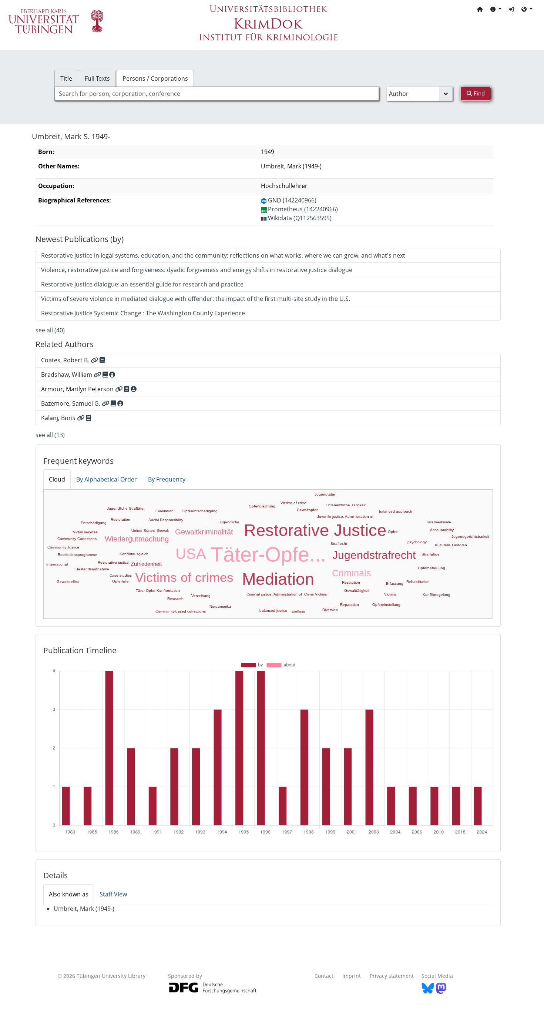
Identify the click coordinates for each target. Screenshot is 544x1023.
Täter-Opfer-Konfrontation (158, 590)
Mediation (278, 579)
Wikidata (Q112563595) (300, 218)
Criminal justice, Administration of (274, 594)
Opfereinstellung (386, 605)
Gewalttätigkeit (356, 590)
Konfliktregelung (436, 595)
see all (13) (50, 435)
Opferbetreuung (431, 568)
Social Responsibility (165, 520)
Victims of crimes (184, 577)
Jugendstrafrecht (374, 555)
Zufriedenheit (146, 564)
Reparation (349, 605)
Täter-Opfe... (268, 554)
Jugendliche (229, 522)
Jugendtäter (325, 494)
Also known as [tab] (68, 894)
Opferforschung (262, 506)
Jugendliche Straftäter (126, 508)
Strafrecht (338, 543)
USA (190, 554)
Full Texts (97, 78)
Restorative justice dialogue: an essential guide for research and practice (142, 284)
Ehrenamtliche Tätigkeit (346, 505)
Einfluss (298, 611)
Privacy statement (392, 975)
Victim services (85, 532)
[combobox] (216, 94)
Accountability (442, 530)
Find (478, 93)
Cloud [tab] (57, 479)
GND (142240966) (292, 200)
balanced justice (273, 610)
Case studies (121, 575)
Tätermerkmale (438, 522)
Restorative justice (113, 562)
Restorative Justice (315, 530)
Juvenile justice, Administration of (345, 516)
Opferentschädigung (200, 511)
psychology (417, 542)
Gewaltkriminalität (204, 532)
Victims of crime (294, 503)
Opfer (392, 532)
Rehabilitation (418, 582)
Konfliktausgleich (134, 554)
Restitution (351, 582)
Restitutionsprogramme (77, 555)
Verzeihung (201, 596)
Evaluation (164, 511)
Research (175, 599)
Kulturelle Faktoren (451, 545)
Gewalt (163, 531)
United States (143, 531)
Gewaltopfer (307, 510)
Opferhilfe (120, 581)
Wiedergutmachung (137, 539)
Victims (390, 594)
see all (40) (50, 330)
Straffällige (431, 554)
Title (66, 78)
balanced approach (395, 511)
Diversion (330, 610)
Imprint (351, 975)
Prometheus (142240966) (303, 209)
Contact (324, 975)
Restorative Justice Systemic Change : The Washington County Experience (143, 313)
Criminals (351, 573)
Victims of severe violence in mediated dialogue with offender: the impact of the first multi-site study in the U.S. (195, 299)
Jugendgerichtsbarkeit (470, 536)
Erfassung (394, 583)
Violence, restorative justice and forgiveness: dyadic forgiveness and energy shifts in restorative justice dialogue (196, 270)
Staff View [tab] (113, 894)
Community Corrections (77, 539)
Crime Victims (315, 594)
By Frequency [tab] (166, 479)
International (57, 564)
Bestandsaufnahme (92, 569)
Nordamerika (220, 606)
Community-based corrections (180, 611)
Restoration (120, 519)
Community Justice (63, 547)
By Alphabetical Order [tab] (106, 479)
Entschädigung (94, 523)
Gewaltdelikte (68, 582)
